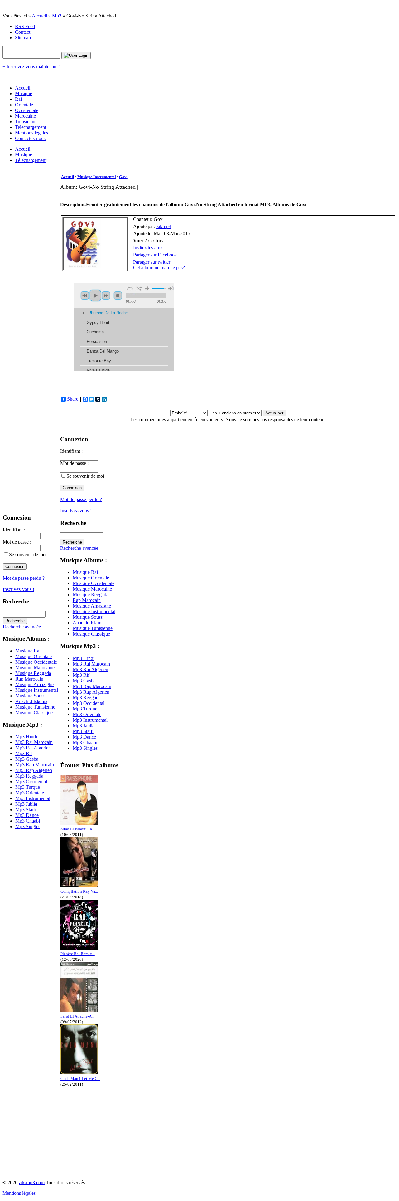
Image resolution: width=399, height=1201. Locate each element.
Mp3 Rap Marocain (34, 764)
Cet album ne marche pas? (159, 267)
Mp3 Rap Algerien (33, 770)
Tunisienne (25, 121)
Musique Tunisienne (35, 707)
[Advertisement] (173, 192)
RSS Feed (25, 26)
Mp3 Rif (23, 753)
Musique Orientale (33, 656)
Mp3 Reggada (29, 776)
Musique (23, 93)
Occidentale (26, 110)
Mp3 (56, 15)
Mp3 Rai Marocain (34, 742)
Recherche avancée (22, 626)
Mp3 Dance (27, 815)
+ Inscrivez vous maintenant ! (31, 66)
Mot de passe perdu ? (24, 578)
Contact (22, 32)
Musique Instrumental (36, 690)
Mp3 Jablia (26, 804)
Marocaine (25, 116)
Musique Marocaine (35, 667)
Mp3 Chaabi (27, 820)
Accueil (39, 15)
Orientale (24, 104)
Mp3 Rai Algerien (33, 747)
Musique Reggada (33, 673)
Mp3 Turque (27, 787)
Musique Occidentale (36, 662)
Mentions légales (31, 132)
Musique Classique (34, 712)
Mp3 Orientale (29, 792)
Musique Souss (30, 695)
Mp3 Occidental (31, 781)
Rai (18, 99)
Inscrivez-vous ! (18, 589)
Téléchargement (30, 160)
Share (72, 399)
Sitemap (23, 37)
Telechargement (30, 127)
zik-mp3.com (32, 1182)
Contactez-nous (30, 138)
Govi (123, 176)
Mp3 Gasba (26, 759)
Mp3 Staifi (25, 809)
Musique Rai (28, 650)
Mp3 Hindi (26, 736)
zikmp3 (163, 226)
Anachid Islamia (31, 701)
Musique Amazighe (34, 684)
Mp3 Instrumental (32, 798)
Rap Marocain (29, 678)
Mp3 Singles (27, 826)
